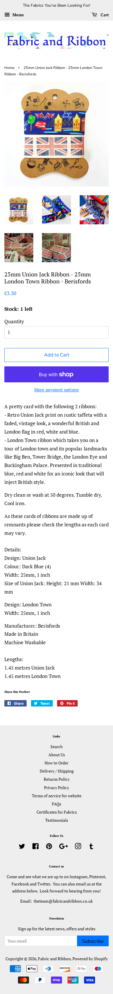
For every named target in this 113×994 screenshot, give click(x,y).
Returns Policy (57, 779)
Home (9, 67)
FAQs (56, 804)
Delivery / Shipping (57, 771)
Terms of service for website (56, 795)
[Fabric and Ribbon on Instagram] (78, 847)
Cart (104, 15)
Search (56, 746)
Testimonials (56, 820)
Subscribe (93, 941)
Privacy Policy (56, 787)
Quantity (14, 321)
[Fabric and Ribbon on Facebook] (35, 847)
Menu (17, 14)
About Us (56, 754)
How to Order (56, 763)
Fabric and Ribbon (54, 958)
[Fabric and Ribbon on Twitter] (22, 847)
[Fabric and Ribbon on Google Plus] (63, 847)
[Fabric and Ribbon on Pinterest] (49, 847)
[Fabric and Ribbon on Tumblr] (91, 847)
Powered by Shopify (90, 958)
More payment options (56, 390)
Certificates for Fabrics (57, 812)
